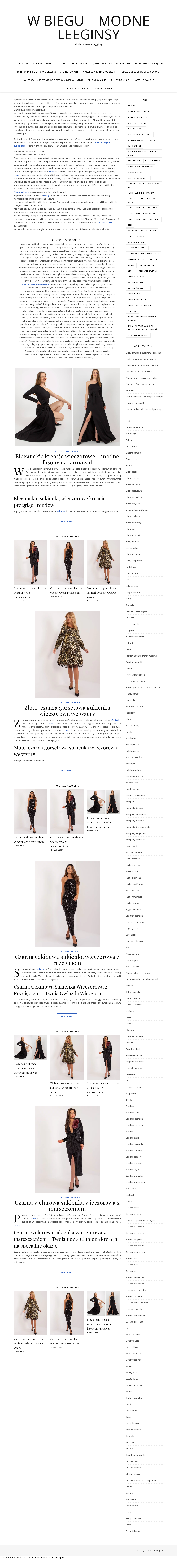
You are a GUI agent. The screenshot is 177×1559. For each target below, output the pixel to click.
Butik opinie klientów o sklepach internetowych (47, 71)
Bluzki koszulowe (134, 490)
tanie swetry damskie (139, 305)
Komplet (130, 801)
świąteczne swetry (138, 335)
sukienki (61, 511)
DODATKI (130, 617)
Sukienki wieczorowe (67, 451)
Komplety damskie (135, 808)
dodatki (51, 171)
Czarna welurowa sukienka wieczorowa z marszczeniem (67, 1205)
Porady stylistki (133, 1049)
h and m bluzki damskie (140, 167)
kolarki (129, 731)
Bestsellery (131, 446)
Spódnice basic (133, 1112)
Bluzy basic (131, 528)
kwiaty (46, 195)
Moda (62, 63)
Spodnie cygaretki (134, 1144)
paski (128, 1017)
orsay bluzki (147, 265)
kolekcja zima (132, 782)
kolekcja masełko (134, 757)
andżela (132, 123)
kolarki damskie (133, 738)
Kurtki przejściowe (134, 884)
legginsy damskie (134, 909)
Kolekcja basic (132, 744)
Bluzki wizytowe (133, 503)
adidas (129, 421)
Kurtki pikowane (133, 877)
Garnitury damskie (134, 662)
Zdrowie (130, 1524)
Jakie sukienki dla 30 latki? (142, 208)
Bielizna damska (133, 452)
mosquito (155, 259)
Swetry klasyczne (134, 1347)
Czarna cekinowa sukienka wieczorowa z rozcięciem (67, 959)
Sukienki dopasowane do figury (140, 1220)
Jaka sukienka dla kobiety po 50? (144, 185)
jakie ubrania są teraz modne (112, 63)
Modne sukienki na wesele (138, 972)
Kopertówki (131, 846)
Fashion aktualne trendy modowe (141, 655)
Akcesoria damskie (134, 427)
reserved (130, 1074)
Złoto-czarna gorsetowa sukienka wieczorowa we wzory (102, 593)
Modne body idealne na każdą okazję (143, 409)
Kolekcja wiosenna (134, 776)
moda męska (132, 960)
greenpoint (134, 161)
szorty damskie (133, 1378)
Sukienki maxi (132, 1258)
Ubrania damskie (134, 1467)
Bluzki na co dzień (134, 497)
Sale (128, 1080)
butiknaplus (134, 146)
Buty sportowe (133, 592)
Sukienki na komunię (135, 1283)
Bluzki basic (131, 471)
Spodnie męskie (133, 1169)
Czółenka (130, 605)
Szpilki (129, 1391)
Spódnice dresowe (135, 1125)
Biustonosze (132, 459)
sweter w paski (136, 282)
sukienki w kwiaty (134, 1309)
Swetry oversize (133, 1353)
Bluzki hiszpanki (133, 484)
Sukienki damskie (43, 63)
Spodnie (129, 1131)
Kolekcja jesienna (134, 750)
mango (140, 236)
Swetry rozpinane (134, 1359)
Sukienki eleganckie (135, 1233)
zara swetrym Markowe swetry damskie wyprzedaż (142, 327)
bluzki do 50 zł (136, 129)
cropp (128, 598)
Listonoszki (131, 934)
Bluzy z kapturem (134, 560)
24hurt (131, 106)
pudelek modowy (134, 1068)
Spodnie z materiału (135, 1182)
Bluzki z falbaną (133, 516)
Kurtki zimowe (132, 903)
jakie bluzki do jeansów (141, 193)
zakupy (129, 1512)
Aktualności (131, 433)
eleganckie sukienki (135, 636)
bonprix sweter (136, 140)
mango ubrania (136, 242)
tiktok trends (132, 1410)
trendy (17, 1225)
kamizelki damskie (134, 706)
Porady (129, 1042)
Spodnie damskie (134, 1150)
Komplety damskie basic (137, 814)
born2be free (132, 573)
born (152, 140)
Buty (128, 579)
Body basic (131, 566)
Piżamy (129, 1023)
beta (143, 123)
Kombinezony (132, 788)
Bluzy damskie (120, 80)
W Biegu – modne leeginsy (88, 27)
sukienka (52, 723)
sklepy (129, 1099)
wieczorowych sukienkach (35, 284)
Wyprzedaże (132, 1505)
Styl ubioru (131, 1188)
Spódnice (130, 1106)
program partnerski (135, 1061)
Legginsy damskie (134, 915)
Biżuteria (130, 465)
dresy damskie (133, 624)
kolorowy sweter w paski (142, 231)
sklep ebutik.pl (136, 277)
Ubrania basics (133, 1461)
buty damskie (132, 586)
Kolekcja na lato (133, 763)
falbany (17, 174)
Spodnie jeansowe (134, 1163)
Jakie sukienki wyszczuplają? (144, 219)
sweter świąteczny (138, 288)
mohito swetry (136, 259)
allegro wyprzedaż (138, 117)
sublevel (130, 1194)
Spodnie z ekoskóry (135, 1175)
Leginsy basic (132, 928)
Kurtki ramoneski (134, 896)
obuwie (129, 985)
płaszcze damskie (134, 1036)
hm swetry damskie (138, 178)
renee (131, 271)
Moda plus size (133, 966)
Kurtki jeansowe (133, 865)
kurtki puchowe (133, 890)
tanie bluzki (134, 294)
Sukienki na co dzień (135, 1277)
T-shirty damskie (134, 1397)
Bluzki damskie (97, 80)
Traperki (130, 1435)
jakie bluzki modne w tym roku (142, 200)
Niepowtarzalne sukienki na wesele (142, 979)
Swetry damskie (103, 88)
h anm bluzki (135, 172)
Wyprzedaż (131, 1499)
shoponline (131, 1093)
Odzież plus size (133, 998)
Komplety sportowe (135, 839)
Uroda (129, 1486)
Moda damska (132, 953)
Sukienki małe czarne (135, 1252)
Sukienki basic (132, 1207)
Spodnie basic (132, 1137)
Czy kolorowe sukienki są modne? (142, 153)
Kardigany (130, 712)
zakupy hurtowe (133, 1518)
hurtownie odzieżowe (136, 681)
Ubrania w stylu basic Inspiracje (141, 1480)
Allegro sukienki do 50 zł (142, 112)
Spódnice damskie (134, 1118)
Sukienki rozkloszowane (137, 1302)
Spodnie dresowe (134, 1156)
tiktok (128, 1404)
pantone (130, 1011)
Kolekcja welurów (134, 769)
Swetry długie (132, 1340)
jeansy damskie (133, 693)
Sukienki (129, 1201)
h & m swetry (152, 161)
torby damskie (133, 1423)
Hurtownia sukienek (135, 674)
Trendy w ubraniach (135, 1455)
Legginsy (23, 63)
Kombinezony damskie (136, 795)
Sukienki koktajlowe (135, 1245)
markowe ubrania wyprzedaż (143, 254)
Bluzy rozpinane (133, 554)
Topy (128, 1416)
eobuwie (130, 643)
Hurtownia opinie (146, 63)
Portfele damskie (134, 1055)
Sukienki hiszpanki (134, 1239)
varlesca (132, 311)
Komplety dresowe (135, 820)
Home (129, 668)
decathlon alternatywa (136, 611)
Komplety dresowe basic (138, 827)
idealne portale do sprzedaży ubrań (143, 687)
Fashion (129, 649)
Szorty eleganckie (134, 1385)
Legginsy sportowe (135, 922)
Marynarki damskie (135, 941)
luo (130, 236)
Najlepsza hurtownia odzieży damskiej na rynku (53, 80)
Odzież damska (80, 63)
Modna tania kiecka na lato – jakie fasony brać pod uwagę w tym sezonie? (141, 384)
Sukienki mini (131, 1271)
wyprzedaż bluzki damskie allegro (142, 318)
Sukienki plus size (77, 88)
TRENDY (130, 1442)
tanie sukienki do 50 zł (140, 300)
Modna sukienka (21, 191)
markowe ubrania (137, 248)
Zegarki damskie (133, 1531)
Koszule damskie (144, 80)
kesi (130, 225)
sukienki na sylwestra (136, 1290)
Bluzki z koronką (133, 522)
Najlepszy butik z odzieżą (99, 71)
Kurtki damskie (133, 858)
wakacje (129, 1493)
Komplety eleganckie (136, 833)
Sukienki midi (132, 1264)
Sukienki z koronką (134, 1321)
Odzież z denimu (134, 1004)
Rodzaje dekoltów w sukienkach (140, 71)
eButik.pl (115, 720)
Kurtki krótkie (132, 871)
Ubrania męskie (133, 1474)
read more (67, 521)
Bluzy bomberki (133, 535)
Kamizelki (130, 700)
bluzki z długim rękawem (137, 509)
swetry (129, 1328)
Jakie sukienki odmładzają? (142, 213)
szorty (129, 1366)
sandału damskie (134, 1087)
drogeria (130, 630)
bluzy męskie (132, 547)
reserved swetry (148, 271)
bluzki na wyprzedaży (140, 134)
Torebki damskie (134, 1429)
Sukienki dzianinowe (135, 1226)
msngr (131, 265)
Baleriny (129, 440)
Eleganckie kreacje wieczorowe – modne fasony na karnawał (67, 459)
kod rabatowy (132, 725)
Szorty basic (131, 1372)
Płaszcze (130, 1030)
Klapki (128, 719)
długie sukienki (105, 222)
